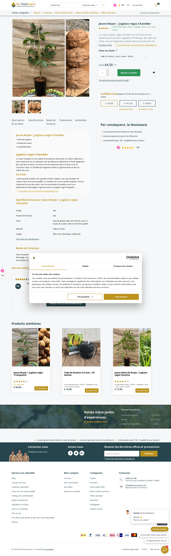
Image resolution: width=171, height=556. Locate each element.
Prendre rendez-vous (95, 421)
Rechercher (103, 5)
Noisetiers (94, 500)
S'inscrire (67, 478)
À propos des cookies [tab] (123, 266)
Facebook (70, 453)
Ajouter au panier (129, 72)
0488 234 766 (130, 478)
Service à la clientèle (20, 509)
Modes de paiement (20, 500)
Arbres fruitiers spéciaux (86, 13)
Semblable (80, 120)
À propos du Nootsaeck (149, 13)
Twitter (76, 453)
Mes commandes (71, 482)
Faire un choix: (108, 50)
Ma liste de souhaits (72, 491)
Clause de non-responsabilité (23, 491)
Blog (13, 478)
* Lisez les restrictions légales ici (119, 458)
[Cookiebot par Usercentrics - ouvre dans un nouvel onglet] (128, 258)
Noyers (37, 13)
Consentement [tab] (47, 266)
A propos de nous (19, 482)
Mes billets (68, 487)
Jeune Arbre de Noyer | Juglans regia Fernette (131, 373)
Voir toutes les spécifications (27, 239)
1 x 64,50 (109, 103)
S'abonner (148, 454)
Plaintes (15, 522)
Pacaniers (47, 13)
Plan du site (16, 513)
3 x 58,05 (147, 103)
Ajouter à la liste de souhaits (153, 72)
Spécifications (35, 120)
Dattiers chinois (96, 509)
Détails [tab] (85, 266)
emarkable (49, 549)
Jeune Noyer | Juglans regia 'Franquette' (28, 373)
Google (81, 453)
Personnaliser (84, 297)
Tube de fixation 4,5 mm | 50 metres (79, 373)
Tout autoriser (121, 297)
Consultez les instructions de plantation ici (38, 191)
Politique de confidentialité (22, 496)
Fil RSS (144, 549)
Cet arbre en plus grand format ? (114, 80)
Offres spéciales (108, 13)
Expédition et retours (20, 504)
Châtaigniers (95, 504)
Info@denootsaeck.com (135, 485)
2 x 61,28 (128, 103)
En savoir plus (105, 45)
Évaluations (66, 120)
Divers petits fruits (63, 13)
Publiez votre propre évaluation (65, 303)
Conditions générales (20, 487)
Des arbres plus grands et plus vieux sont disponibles (33, 517)
